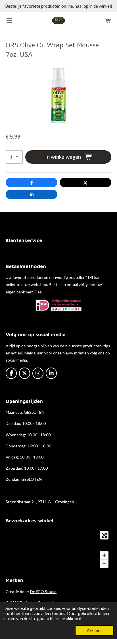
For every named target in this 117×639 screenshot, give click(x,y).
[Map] (58, 549)
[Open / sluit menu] (9, 20)
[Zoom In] (104, 555)
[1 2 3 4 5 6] (14, 157)
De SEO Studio (43, 591)
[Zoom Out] (104, 563)
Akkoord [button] (94, 630)
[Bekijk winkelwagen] (108, 20)
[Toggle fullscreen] (104, 535)
